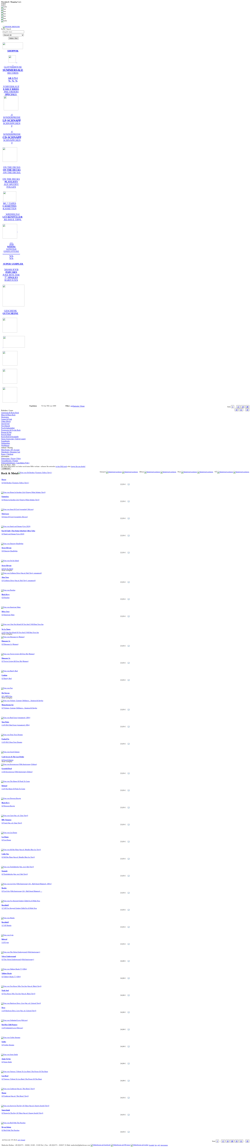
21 (241, 410)
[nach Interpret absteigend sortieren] (130, 472)
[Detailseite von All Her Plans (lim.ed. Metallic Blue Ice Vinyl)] (21, 849)
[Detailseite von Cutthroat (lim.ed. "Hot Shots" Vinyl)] (18, 1089)
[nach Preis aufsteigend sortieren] (189, 472)
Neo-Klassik (5, 426)
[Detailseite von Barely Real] (9, 671)
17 (238, 407)
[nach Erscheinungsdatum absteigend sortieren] (241, 472)
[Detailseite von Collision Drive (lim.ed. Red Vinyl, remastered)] (21, 573)
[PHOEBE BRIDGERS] (11, 27)
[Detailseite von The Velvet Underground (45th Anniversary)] (20, 952)
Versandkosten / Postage (9, 461)
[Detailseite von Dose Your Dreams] (12, 734)
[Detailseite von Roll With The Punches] (13, 1123)
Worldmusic (5, 445)
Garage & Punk (6, 419)
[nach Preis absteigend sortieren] (205, 472)
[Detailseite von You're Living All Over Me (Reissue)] (18, 654)
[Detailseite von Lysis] (7, 935)
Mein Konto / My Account (10, 450)
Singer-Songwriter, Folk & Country (13, 439)
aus (72, 406)
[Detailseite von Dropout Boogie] (11, 798)
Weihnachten (5, 443)
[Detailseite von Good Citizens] (10, 752)
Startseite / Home (79, 406)
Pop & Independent (8, 428)
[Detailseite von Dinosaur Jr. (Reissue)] (13, 637)
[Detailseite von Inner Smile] (9, 1054)
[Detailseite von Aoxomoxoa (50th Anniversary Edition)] (19, 764)
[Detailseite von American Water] (11, 607)
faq (156, 1145)
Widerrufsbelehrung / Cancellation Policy (15, 463)
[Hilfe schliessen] (6, 468)
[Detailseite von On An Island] (10, 560)
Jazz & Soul (5, 424)
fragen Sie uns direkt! (78, 466)
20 (236, 410)
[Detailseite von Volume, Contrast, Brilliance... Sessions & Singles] (22, 700)
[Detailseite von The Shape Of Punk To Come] (15, 781)
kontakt (151, 1145)
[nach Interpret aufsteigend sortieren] (114, 472)
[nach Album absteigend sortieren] (168, 472)
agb (158, 1145)
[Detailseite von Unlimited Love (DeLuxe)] (14, 1020)
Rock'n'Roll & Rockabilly (10, 437)
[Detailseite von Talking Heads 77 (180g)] (14, 969)
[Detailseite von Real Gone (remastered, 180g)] (15, 717)
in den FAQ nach (61, 466)
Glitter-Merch (6, 421)
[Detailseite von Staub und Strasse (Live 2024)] (15, 526)
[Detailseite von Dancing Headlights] (12, 543)
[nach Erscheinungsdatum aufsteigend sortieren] (225, 472)
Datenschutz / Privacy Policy (11, 459)
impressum (164, 1145)
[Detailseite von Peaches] (8, 590)
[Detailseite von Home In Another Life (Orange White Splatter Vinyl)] (23, 492)
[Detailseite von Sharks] (8, 918)
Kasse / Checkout (7, 454)
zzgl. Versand (21, 1140)
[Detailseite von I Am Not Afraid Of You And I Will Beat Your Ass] (22, 624)
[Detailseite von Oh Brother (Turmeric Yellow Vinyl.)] (35, 472)
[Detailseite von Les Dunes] (9, 832)
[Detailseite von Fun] (7, 688)
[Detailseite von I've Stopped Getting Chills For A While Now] (20, 901)
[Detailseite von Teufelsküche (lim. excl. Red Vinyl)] (17, 867)
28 (247, 410)
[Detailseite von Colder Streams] (10, 1037)
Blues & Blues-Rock (8, 415)
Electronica (5, 417)
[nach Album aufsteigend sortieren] (152, 472)
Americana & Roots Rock (10, 413)
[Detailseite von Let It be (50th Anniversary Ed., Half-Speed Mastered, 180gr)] (26, 884)
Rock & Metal (6, 435)
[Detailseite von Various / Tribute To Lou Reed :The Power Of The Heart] (24, 1071)
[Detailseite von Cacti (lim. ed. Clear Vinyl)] (14, 815)
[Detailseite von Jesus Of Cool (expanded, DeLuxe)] (17, 509)
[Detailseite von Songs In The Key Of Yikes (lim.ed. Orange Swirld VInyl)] (25, 1106)
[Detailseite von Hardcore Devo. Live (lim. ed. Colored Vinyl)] (21, 1003)
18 (243, 407)
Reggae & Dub (6, 432)
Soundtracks (5, 441)
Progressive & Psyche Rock (10, 430)
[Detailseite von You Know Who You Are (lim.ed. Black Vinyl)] (21, 986)
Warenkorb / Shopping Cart (10, 452)
